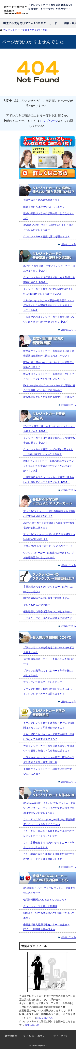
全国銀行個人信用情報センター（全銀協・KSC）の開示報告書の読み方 (46, 927)
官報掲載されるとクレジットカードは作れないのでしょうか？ (48, 589)
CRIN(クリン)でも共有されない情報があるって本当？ (49, 915)
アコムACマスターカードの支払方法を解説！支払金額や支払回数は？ (49, 537)
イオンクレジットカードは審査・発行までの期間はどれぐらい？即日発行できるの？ (48, 725)
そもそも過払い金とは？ (36, 604)
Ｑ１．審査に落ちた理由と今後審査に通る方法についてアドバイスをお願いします (48, 856)
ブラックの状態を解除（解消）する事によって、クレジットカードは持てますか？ (47, 691)
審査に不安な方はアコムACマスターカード (30, 23)
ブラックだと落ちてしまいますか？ (42, 682)
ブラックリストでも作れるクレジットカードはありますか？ (48, 650)
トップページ (49, 121)
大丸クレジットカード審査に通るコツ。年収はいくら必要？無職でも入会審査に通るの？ (48, 748)
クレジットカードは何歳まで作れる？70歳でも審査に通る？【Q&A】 (49, 280)
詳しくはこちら (44, 1017)
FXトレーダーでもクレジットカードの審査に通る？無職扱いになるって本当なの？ (49, 388)
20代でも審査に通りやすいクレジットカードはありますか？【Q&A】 (49, 268)
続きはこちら (68, 244)
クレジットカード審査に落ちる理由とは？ (46, 236)
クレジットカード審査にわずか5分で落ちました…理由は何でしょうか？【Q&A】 (48, 291)
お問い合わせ (32, 1025)
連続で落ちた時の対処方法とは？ (41, 200)
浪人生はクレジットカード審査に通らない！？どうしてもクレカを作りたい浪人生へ (48, 376)
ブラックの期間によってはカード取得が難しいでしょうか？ (48, 673)
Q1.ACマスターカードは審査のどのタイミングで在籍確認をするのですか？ (48, 555)
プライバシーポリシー (35, 1035)
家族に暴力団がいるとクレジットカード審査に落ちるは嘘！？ (48, 365)
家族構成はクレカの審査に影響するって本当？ (48, 396)
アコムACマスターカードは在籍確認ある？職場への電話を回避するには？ (49, 514)
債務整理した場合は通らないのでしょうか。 (47, 611)
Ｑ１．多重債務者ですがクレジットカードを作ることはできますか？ (48, 845)
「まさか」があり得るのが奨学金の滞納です (47, 618)
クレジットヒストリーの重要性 (40, 906)
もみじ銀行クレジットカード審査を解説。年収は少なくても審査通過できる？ (48, 737)
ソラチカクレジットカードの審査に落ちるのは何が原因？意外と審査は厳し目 (48, 760)
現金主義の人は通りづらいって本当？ (44, 206)
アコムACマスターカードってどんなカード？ (48, 545)
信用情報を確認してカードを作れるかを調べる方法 (48, 661)
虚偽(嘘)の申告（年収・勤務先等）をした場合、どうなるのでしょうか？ (49, 227)
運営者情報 (11, 1035)
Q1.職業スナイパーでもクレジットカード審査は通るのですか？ (49, 890)
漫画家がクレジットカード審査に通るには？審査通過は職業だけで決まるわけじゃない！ (48, 353)
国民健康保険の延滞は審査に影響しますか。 (47, 598)
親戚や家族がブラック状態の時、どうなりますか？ (48, 216)
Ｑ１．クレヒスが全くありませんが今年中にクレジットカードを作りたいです (48, 833)
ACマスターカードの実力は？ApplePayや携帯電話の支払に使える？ (48, 525)
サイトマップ (61, 1035)
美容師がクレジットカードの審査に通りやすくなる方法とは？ (48, 771)
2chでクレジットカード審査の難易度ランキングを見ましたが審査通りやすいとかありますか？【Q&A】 (48, 305)
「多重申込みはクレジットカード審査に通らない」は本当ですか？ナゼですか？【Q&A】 (48, 319)
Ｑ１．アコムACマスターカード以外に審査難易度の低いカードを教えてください (49, 822)
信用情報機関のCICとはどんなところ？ (44, 899)
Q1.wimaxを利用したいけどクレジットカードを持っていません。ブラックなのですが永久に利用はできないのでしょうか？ (49, 808)
